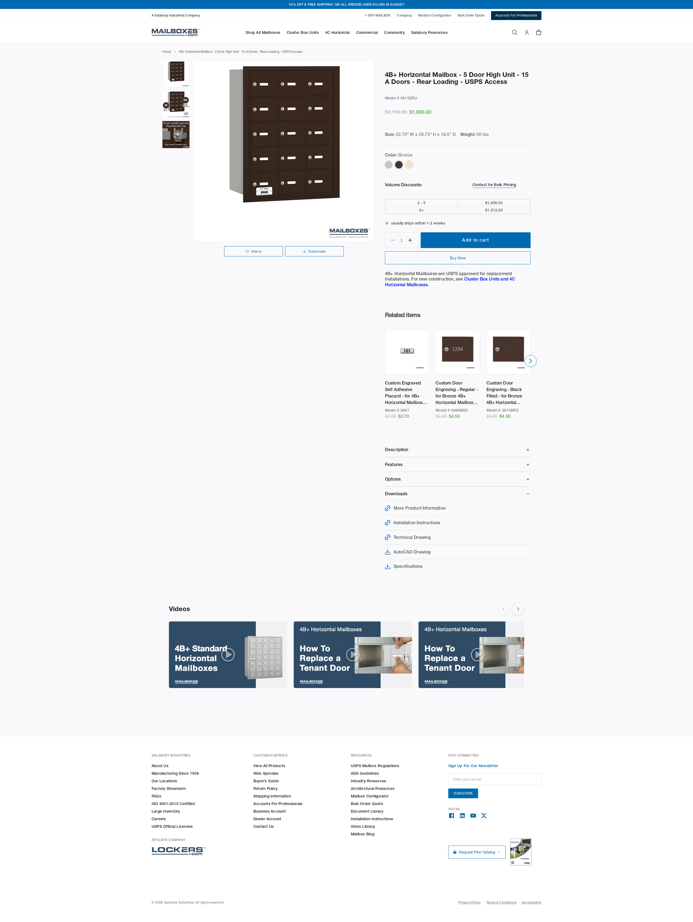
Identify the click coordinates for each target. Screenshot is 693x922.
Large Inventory (166, 811)
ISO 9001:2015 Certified (173, 803)
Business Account (269, 811)
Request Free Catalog (477, 852)
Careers (159, 818)
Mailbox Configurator (434, 15)
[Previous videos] (503, 609)
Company (404, 15)
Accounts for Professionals (277, 803)
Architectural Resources (373, 788)
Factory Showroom (169, 788)
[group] (283, 151)
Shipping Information (272, 796)
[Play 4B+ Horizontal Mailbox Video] (228, 654)
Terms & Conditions (501, 902)
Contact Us (263, 826)
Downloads (317, 251)
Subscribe (463, 793)
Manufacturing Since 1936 (175, 773)
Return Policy (265, 788)
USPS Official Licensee (172, 826)
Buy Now (458, 257)
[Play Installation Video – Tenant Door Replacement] (353, 654)
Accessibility (531, 902)
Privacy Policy (469, 902)
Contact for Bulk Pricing (494, 184)
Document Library (367, 811)
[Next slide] (531, 361)
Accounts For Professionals (516, 15)
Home (166, 52)
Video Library (363, 826)
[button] (262, 32)
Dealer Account (267, 818)
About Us (160, 765)
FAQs (156, 796)
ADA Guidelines (365, 773)
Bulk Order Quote (471, 15)
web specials (265, 773)
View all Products (269, 765)
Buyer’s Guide (266, 780)
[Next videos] (518, 609)
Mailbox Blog (362, 834)
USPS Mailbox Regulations (375, 765)
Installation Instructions (372, 818)
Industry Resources (368, 780)
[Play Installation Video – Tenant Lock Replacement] (478, 654)
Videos (256, 251)
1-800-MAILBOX (377, 15)
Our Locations (164, 780)
